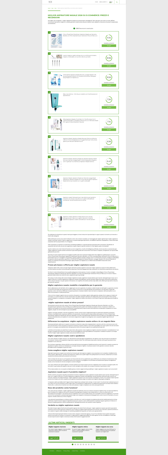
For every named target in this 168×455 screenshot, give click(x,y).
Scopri (109, 45)
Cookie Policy (75, 450)
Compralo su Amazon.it (109, 43)
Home (96, 1)
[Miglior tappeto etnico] (83, 433)
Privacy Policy (66, 450)
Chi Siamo (52, 450)
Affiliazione (58, 450)
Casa (110, 1)
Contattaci (82, 450)
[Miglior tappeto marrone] (60, 433)
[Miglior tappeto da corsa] (107, 433)
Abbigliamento (103, 1)
